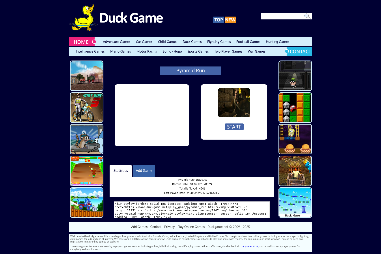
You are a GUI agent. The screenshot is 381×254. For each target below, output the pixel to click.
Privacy (169, 227)
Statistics (121, 171)
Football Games (248, 42)
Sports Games (198, 51)
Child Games (167, 42)
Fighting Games (219, 42)
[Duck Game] (116, 30)
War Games (256, 51)
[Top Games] (218, 22)
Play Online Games (191, 227)
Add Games (139, 227)
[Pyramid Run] (234, 116)
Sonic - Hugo (172, 51)
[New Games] (230, 22)
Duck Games (192, 42)
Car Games (144, 42)
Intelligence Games (90, 51)
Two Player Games (228, 51)
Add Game (144, 171)
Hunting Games (277, 42)
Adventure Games (117, 42)
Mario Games (120, 51)
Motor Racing (146, 51)
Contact (155, 227)
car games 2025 (249, 246)
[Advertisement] (152, 115)
